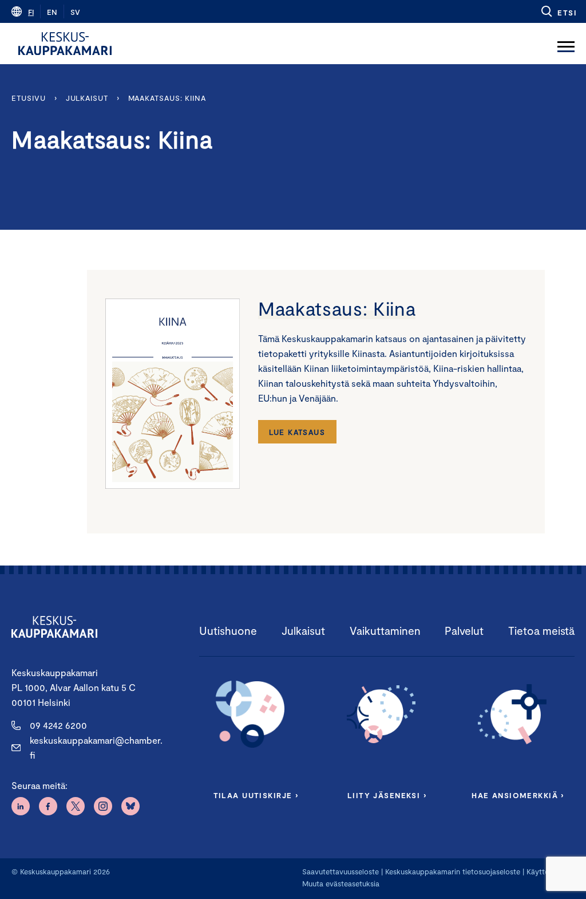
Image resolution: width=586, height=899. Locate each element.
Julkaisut (87, 98)
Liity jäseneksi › (386, 795)
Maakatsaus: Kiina (167, 98)
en (52, 12)
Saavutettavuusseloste (340, 871)
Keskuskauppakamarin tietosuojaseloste (451, 871)
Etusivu (28, 98)
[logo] (65, 43)
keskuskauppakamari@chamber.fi (96, 747)
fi (31, 12)
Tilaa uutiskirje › (256, 795)
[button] (558, 11)
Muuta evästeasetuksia (340, 883)
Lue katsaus (297, 432)
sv (75, 12)
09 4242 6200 (58, 725)
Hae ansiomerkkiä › (518, 795)
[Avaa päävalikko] (566, 43)
